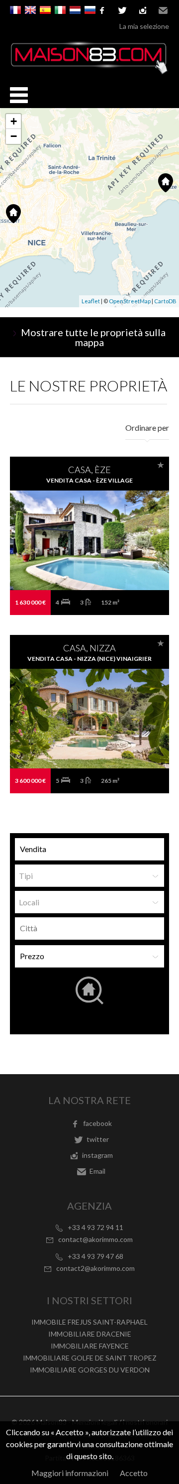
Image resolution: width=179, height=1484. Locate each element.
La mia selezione (144, 26)
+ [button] (13, 121)
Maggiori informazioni (69, 1473)
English (30, 10)
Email (163, 10)
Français (15, 10)
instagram (143, 10)
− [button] (13, 136)
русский (90, 10)
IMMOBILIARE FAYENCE (90, 1346)
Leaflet (91, 301)
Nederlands (75, 10)
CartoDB (165, 301)
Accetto (134, 1473)
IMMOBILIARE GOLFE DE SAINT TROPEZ (90, 1358)
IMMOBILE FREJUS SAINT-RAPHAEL (89, 1322)
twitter (122, 10)
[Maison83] (89, 71)
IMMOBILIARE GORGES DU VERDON (90, 1369)
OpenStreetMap (130, 301)
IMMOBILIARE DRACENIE (89, 1334)
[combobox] (89, 928)
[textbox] (92, 928)
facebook (97, 1123)
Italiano (60, 10)
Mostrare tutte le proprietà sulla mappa (93, 337)
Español (45, 10)
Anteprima (90, 560)
